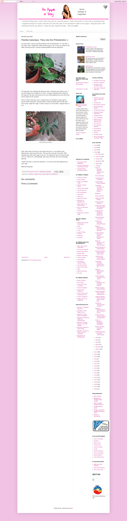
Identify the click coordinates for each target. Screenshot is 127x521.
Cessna (79, 228)
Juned (95, 449)
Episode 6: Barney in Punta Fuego (83, 328)
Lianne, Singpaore (82, 296)
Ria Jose (79, 273)
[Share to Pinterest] (63, 172)
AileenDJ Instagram (99, 82)
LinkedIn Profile (98, 134)
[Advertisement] (46, 241)
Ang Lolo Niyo (81, 179)
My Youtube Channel (99, 104)
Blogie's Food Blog (82, 255)
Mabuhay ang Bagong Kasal (98, 120)
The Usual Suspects (82, 249)
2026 (95, 145)
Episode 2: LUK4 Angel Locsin (82, 311)
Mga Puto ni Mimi (82, 198)
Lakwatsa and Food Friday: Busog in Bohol (100, 258)
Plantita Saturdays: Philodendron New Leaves (100, 252)
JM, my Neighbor (82, 192)
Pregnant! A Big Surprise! (99, 202)
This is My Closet (98, 469)
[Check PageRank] (96, 474)
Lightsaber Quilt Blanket (99, 198)
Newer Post (25, 257)
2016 (95, 366)
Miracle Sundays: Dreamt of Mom (100, 288)
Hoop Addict (80, 259)
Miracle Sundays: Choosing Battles (100, 328)
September (99, 161)
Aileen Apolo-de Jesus (82, 105)
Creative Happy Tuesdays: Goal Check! (100, 277)
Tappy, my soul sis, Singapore (82, 299)
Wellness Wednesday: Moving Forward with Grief (100, 228)
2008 (95, 384)
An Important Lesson (91, 47)
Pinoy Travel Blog (98, 453)
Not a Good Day (99, 175)
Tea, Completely (98, 117)
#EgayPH (97, 193)
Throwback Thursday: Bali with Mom (99, 304)
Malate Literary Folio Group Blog (82, 223)
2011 (95, 377)
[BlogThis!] (57, 172)
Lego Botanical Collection (99, 178)
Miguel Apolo (97, 130)
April (97, 342)
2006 (95, 389)
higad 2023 (48, 174)
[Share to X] (59, 172)
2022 (95, 352)
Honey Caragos (81, 257)
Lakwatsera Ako (98, 115)
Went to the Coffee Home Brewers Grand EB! (100, 207)
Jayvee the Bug (98, 447)
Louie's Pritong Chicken (81, 232)
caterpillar (30, 174)
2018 (95, 361)
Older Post (66, 257)
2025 (95, 147)
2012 (95, 375)
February (98, 347)
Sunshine (80, 211)
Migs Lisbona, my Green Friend (82, 204)
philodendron (55, 174)
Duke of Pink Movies (99, 467)
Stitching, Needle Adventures (98, 113)
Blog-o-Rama (97, 396)
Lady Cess (80, 196)
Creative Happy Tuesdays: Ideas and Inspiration (100, 316)
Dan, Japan (80, 282)
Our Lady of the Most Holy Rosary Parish (83, 166)
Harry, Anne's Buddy (82, 188)
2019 (95, 359)
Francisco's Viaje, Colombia (82, 285)
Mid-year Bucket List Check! (99, 218)
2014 (95, 370)
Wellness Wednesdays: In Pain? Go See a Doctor (100, 310)
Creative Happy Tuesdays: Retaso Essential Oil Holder (99, 235)
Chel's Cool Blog (98, 439)
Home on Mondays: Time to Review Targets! (100, 283)
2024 (95, 150)
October (98, 159)
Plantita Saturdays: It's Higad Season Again (100, 333)
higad (44, 174)
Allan (78, 226)
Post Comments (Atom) (35, 260)
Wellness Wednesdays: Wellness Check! (99, 271)
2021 (95, 354)
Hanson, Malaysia (82, 287)
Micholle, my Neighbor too (80, 201)
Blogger (71, 508)
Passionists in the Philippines (82, 162)
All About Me (97, 102)
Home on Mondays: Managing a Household (99, 322)
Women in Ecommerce (97, 415)
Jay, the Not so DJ (82, 190)
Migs (78, 269)
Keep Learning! (99, 196)
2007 (95, 386)
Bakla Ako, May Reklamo (98, 465)
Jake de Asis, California (80, 290)
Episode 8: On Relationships (81, 336)
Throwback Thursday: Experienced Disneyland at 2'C (99, 264)
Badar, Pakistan (81, 280)
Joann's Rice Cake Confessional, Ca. (82, 294)
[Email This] (55, 172)
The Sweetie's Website (97, 125)
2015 (95, 368)
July (97, 165)
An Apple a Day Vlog (99, 80)
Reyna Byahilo (98, 455)
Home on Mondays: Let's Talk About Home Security (100, 243)
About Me (29, 31)
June (97, 337)
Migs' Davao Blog (82, 271)
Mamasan (80, 235)
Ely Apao (96, 441)
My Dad (96, 132)
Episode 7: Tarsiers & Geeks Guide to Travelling (83, 332)
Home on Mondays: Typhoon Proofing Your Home (99, 170)
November (99, 156)
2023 (95, 152)
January (98, 349)
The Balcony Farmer (99, 110)
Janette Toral (97, 445)
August (98, 163)
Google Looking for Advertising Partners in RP (99, 411)
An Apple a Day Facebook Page (98, 85)
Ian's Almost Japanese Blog (81, 262)
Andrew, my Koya (82, 177)
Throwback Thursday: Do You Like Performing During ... (99, 188)
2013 (95, 373)
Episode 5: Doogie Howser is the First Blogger (82, 324)
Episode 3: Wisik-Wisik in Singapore (82, 315)
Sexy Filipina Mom (99, 457)
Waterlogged (89, 66)
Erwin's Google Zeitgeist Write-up (98, 403)
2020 (95, 356)
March (97, 344)
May (97, 340)
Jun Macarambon (82, 265)
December (99, 154)
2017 (95, 363)
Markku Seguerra (98, 451)
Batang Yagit (80, 253)
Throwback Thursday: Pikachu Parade (100, 222)
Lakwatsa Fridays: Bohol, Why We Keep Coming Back (100, 299)
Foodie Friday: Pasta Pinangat (100, 182)
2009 (95, 382)
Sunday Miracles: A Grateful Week (100, 248)
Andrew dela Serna (82, 251)
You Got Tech (97, 123)
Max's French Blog (82, 267)
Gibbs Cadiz (97, 443)
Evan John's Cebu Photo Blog (82, 246)
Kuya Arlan (80, 194)
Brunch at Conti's (90, 56)
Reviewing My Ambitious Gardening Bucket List (99, 213)
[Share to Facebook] (61, 172)
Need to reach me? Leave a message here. (99, 99)
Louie (78, 230)
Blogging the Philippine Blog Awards (98, 400)
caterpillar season (37, 174)
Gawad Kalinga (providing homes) (82, 169)
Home (22, 31)
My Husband (97, 128)
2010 (95, 379)
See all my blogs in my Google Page (99, 137)
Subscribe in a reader (82, 89)
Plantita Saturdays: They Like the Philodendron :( (100, 293)
